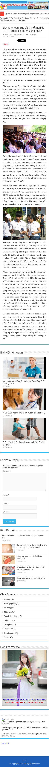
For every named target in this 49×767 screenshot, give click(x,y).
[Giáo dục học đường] (24, 4)
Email (6, 503)
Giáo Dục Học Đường (36, 68)
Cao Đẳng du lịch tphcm (12, 728)
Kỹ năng (7, 608)
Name (6, 495)
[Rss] (23, 760)
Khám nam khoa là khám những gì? (31, 578)
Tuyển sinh (15, 18)
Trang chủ (4, 18)
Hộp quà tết (5, 743)
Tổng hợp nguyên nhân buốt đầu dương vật (21, 14)
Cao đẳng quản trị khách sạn (14, 722)
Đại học (7, 599)
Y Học (6, 637)
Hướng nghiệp (10, 604)
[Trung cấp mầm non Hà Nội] (24, 678)
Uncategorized (10, 633)
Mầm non (8, 612)
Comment (7, 471)
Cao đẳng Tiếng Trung (27, 734)
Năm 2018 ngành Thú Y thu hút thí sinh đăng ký (24, 413)
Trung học (8, 625)
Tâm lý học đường (11, 616)
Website (6, 512)
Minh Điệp (8, 34)
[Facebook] (26, 760)
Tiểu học (7, 620)
